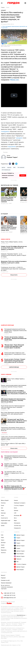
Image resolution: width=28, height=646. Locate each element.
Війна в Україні (5, 500)
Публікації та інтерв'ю (19, 502)
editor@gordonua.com (10, 597)
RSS (17, 561)
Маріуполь (3, 550)
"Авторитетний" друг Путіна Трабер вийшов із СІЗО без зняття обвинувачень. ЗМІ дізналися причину (14, 421)
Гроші (2, 505)
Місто (2, 531)
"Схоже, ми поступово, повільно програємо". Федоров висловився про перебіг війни (15, 338)
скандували (5, 131)
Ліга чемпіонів (21, 167)
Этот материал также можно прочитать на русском (15, 27)
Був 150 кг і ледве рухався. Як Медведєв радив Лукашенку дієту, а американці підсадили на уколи (15, 487)
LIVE (15, 513)
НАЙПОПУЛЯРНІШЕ (7, 325)
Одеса (2, 540)
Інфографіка (4, 523)
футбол (3, 167)
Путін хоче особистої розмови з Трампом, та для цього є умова (14, 262)
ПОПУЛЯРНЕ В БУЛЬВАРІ (9, 452)
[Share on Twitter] (13, 164)
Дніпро (3, 547)
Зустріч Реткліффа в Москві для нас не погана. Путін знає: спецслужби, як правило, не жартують (14, 248)
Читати (23, 175)
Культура (3, 513)
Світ (2, 508)
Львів (2, 537)
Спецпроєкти (17, 528)
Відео (15, 520)
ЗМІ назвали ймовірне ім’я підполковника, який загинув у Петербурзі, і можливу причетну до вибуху (13, 400)
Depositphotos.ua (21, 615)
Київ (2, 535)
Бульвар (4, 214)
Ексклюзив (16, 515)
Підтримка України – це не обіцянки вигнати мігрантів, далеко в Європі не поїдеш (13, 255)
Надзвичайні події (5, 520)
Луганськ (3, 552)
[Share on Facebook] (10, 164)
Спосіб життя (4, 518)
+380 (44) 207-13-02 (9, 595)
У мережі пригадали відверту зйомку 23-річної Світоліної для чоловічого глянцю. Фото (8, 228)
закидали (19, 138)
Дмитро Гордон (20, 535)
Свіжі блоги (5, 239)
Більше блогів (13, 274)
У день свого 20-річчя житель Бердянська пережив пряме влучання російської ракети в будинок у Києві (14, 438)
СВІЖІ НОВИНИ (6, 374)
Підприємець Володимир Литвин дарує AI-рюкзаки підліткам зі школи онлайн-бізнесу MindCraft (13, 429)
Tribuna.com (14, 80)
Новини (3, 497)
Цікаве (2, 525)
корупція (9, 167)
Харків (2, 545)
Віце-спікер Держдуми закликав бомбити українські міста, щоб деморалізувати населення (13, 414)
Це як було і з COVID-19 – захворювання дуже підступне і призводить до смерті (13, 269)
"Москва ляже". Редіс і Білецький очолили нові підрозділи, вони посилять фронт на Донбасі (14, 346)
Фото (15, 518)
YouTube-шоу (17, 525)
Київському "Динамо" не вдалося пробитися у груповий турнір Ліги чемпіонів (8, 199)
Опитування (17, 523)
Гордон (3, 7)
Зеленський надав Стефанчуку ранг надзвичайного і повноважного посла (15, 353)
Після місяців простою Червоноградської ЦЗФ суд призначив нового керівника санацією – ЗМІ (13, 407)
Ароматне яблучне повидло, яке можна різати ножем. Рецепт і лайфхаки (15, 480)
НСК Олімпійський (6, 169)
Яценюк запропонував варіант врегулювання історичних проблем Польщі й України (13, 386)
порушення (12, 146)
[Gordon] (13, 3)
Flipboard (18, 559)
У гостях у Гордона (19, 505)
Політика (3, 502)
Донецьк (3, 542)
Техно (2, 515)
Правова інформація (6, 582)
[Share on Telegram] (16, 164)
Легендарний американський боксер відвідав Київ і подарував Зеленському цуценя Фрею (15, 330)
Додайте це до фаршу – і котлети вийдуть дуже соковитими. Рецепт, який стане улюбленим (15, 465)
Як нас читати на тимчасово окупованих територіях (7, 587)
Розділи (16, 497)
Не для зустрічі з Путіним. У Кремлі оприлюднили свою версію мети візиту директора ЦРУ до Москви (14, 360)
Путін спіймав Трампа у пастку (12, 242)
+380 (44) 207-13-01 (9, 593)
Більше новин (13, 448)
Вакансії (3, 575)
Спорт (7, 7)
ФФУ (14, 167)
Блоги (15, 508)
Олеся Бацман (20, 553)
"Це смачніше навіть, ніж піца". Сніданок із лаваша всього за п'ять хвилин (14, 473)
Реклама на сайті (5, 580)
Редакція (3, 577)
